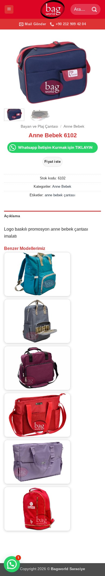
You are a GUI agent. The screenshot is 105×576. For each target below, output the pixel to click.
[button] (9, 9)
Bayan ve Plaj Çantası (39, 126)
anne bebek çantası (60, 195)
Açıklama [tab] (12, 216)
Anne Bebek (74, 126)
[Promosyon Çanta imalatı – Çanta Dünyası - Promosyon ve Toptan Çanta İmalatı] (52, 9)
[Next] (92, 72)
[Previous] (13, 72)
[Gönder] (94, 9)
